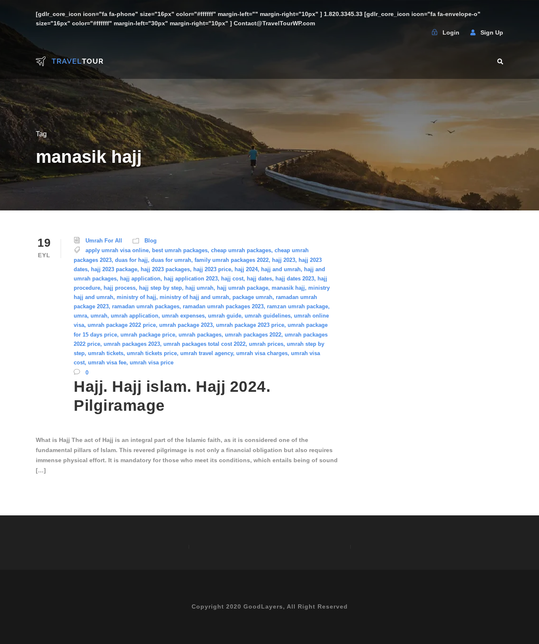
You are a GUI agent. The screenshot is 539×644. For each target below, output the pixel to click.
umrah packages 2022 (253, 334)
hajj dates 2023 (294, 278)
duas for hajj (131, 260)
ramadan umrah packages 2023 (223, 306)
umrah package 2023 (186, 325)
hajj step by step (160, 288)
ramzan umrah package (297, 306)
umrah (99, 316)
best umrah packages (180, 250)
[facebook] (382, 32)
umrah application (134, 316)
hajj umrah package (242, 288)
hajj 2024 (246, 269)
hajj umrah (199, 288)
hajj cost (232, 278)
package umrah (252, 297)
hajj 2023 (283, 260)
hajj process (120, 288)
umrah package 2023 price (250, 325)
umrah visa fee (107, 362)
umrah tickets (105, 353)
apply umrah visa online (117, 250)
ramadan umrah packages (145, 306)
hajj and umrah (281, 269)
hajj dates (259, 278)
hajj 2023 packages (165, 269)
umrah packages (200, 334)
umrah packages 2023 (132, 344)
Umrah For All (103, 240)
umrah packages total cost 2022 (204, 344)
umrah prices (266, 344)
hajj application (140, 278)
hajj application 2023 (191, 278)
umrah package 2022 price (122, 325)
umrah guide (224, 316)
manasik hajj (288, 288)
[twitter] (415, 32)
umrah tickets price (152, 353)
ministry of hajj (136, 297)
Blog (150, 240)
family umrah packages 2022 (232, 260)
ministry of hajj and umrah (194, 297)
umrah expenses (183, 316)
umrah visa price (151, 362)
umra (80, 316)
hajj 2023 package (114, 269)
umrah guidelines (268, 316)
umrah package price (147, 334)
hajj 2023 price (212, 269)
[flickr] (399, 32)
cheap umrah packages (241, 250)
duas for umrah (171, 260)
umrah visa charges (262, 353)
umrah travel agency (206, 353)
